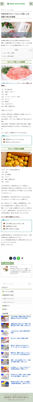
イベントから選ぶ (9, 291)
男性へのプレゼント (9, 298)
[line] (18, 258)
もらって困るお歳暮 (9, 56)
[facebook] (14, 258)
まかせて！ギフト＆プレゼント (16, 397)
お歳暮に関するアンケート (8, 83)
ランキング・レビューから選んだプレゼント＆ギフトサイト (16, 395)
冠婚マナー (7, 305)
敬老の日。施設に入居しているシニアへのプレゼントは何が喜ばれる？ (20, 353)
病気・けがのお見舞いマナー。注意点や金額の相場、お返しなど (20, 360)
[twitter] (10, 258)
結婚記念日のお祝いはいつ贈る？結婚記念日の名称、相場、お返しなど (20, 324)
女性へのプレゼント (9, 302)
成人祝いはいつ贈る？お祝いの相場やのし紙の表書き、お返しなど (20, 375)
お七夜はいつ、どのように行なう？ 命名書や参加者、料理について (21, 368)
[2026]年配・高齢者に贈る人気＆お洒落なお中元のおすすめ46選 (21, 317)
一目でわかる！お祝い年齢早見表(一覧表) (21, 331)
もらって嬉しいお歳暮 (9, 53)
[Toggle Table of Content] (30, 50)
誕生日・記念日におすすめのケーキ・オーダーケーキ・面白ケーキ (20, 346)
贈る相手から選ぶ (9, 295)
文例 (5, 309)
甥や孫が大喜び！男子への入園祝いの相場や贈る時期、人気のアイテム (20, 382)
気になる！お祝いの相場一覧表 (19, 338)
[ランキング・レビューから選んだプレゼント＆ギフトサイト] (16, 3)
